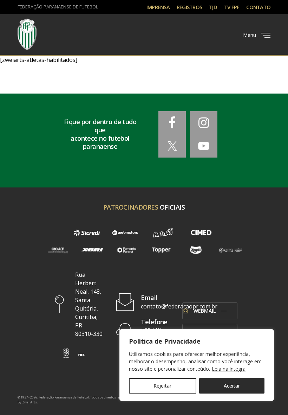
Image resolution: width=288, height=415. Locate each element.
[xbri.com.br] (92, 250)
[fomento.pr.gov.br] (127, 250)
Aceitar (232, 385)
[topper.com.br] (161, 250)
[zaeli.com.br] (196, 250)
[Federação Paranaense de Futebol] (27, 34)
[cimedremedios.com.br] (201, 233)
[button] (66, 353)
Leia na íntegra (229, 368)
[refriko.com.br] (163, 233)
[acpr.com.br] (58, 250)
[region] (196, 365)
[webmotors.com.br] (125, 233)
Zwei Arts (29, 402)
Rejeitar (162, 385)
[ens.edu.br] (230, 250)
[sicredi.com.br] (86, 233)
